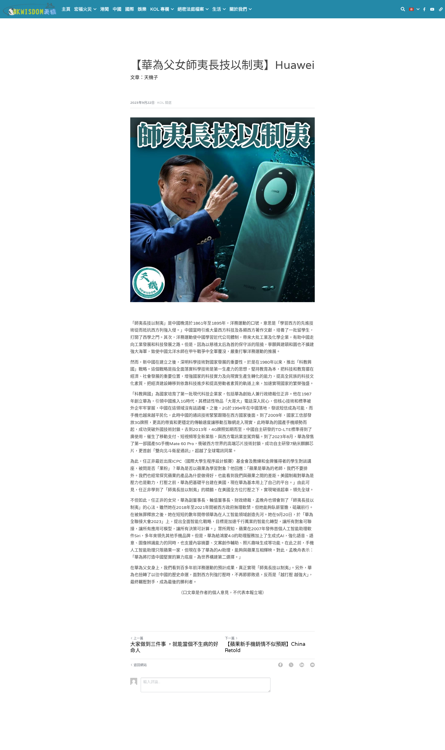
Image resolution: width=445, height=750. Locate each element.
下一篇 (230, 638)
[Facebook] (280, 665)
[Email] (312, 665)
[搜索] (403, 9)
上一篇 (138, 638)
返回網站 (140, 665)
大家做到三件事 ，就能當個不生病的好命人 (174, 647)
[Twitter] (291, 665)
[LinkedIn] (301, 665)
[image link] (30, 9)
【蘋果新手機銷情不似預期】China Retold (265, 647)
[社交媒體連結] (424, 9)
